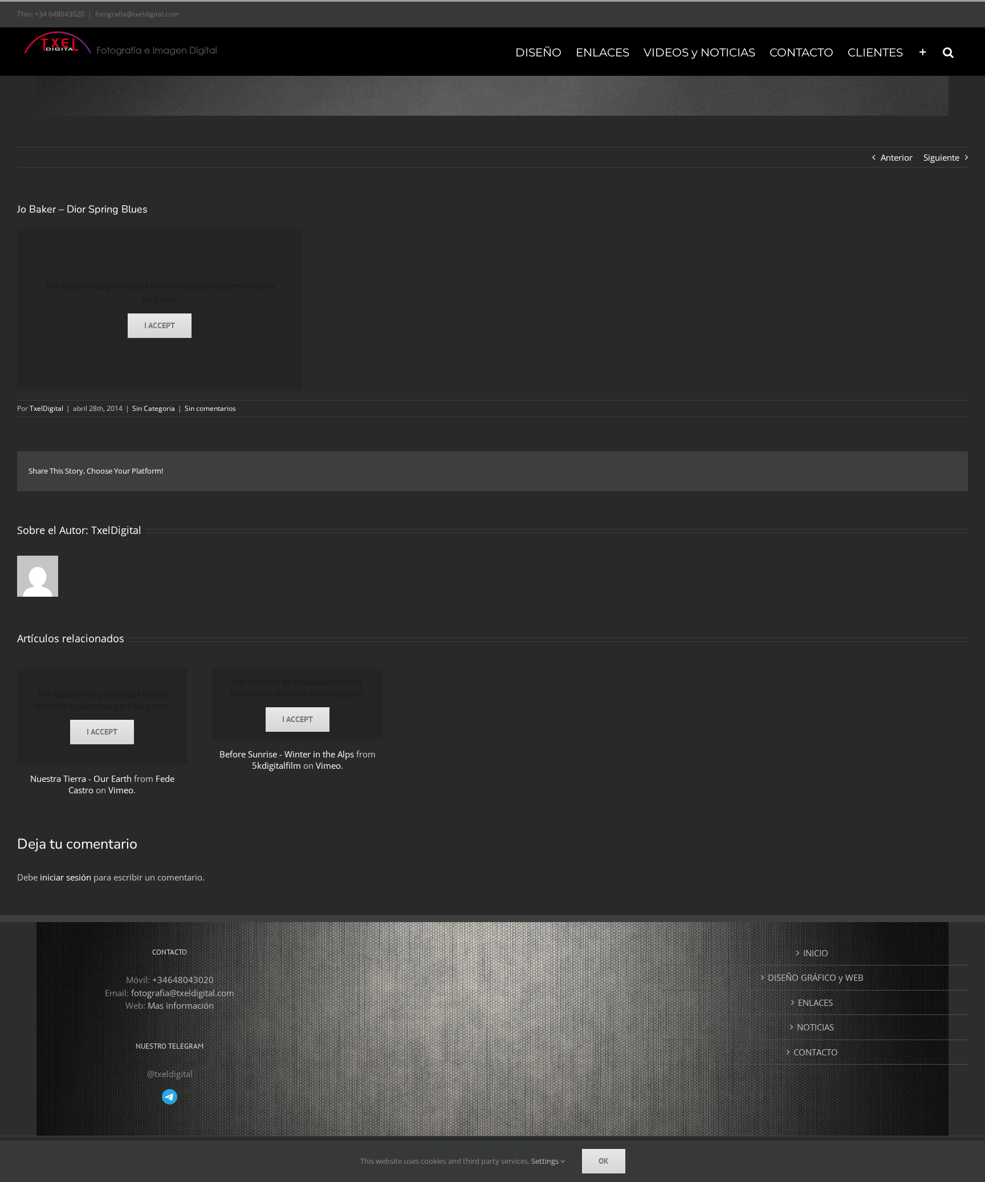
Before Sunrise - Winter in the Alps (286, 754)
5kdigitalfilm (276, 765)
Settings (545, 1161)
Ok (604, 1161)
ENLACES (815, 1002)
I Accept (159, 325)
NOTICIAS (815, 1027)
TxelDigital (46, 408)
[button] (948, 51)
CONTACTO (815, 1052)
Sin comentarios (210, 408)
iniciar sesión (66, 877)
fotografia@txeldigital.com (137, 14)
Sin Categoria (153, 408)
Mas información (181, 1005)
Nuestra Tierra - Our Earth (81, 778)
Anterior (897, 157)
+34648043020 (183, 979)
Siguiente (941, 157)
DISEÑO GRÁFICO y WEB (816, 977)
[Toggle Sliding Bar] (923, 51)
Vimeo (120, 790)
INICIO (815, 953)
